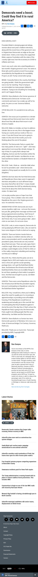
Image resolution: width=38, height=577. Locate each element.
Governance (7, 550)
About (5, 527)
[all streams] (35, 575)
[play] (3, 575)
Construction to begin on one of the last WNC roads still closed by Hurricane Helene (18, 486)
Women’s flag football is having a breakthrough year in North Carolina (19, 495)
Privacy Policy (7, 539)
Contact (6, 531)
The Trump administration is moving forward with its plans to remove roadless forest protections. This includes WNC (18, 477)
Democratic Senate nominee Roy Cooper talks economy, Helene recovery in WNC (16, 430)
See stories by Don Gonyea (20, 387)
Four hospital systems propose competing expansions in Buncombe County (19, 462)
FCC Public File (7, 546)
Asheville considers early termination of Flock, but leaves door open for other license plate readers (18, 454)
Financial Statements (9, 554)
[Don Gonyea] (6, 347)
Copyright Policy (8, 535)
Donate (32, 2)
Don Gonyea (10, 24)
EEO (5, 542)
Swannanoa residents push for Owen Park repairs (17, 469)
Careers (6, 558)
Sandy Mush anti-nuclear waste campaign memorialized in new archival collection (15, 446)
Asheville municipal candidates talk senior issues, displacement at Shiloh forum (18, 503)
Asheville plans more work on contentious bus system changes (16, 438)
